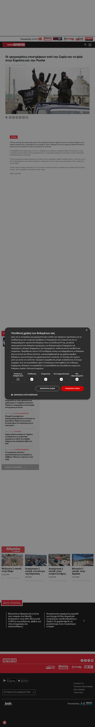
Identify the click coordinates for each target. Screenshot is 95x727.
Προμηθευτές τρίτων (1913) (32, 351)
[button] (24, 395)
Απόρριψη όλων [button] (47, 388)
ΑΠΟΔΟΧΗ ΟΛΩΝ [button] (72, 388)
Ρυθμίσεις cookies (18, 368)
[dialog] (47, 363)
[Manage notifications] (4, 722)
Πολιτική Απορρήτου (35, 368)
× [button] (86, 330)
